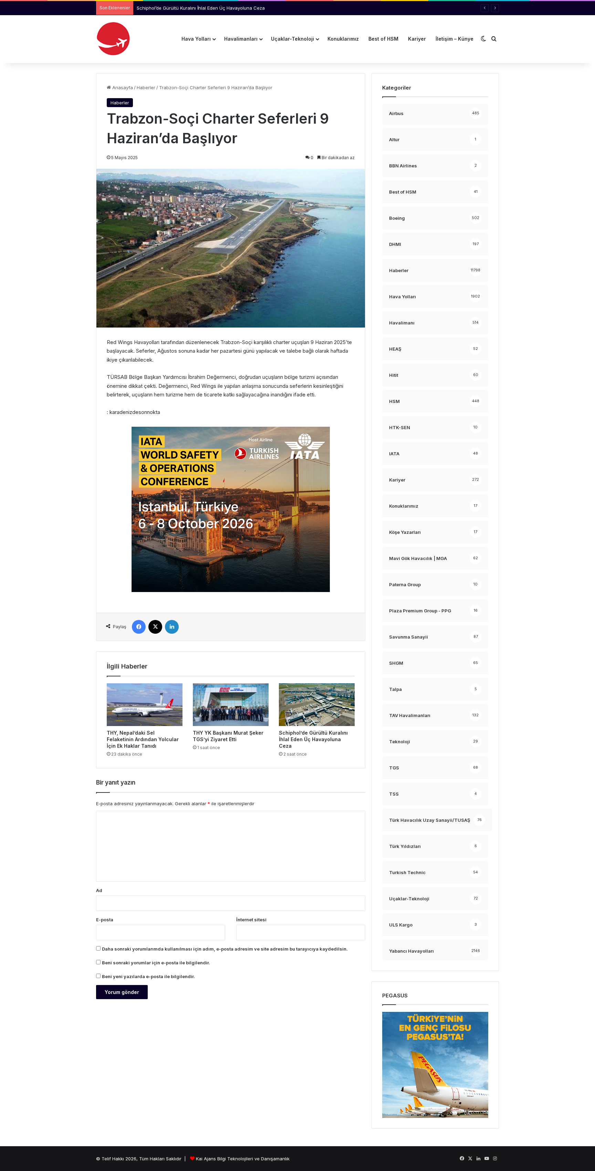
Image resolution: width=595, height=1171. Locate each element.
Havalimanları (241, 39)
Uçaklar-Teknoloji (292, 39)
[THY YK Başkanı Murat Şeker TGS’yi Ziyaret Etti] (231, 704)
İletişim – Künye (454, 39)
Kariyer (417, 39)
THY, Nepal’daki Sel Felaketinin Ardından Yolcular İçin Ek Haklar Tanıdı (143, 739)
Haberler (146, 87)
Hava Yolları (196, 39)
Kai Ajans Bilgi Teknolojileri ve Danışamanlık (243, 1158)
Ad (99, 890)
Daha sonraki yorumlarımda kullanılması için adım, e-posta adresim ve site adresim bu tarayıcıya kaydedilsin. (225, 949)
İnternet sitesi (251, 919)
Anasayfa (122, 87)
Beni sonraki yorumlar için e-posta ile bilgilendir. (156, 962)
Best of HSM (383, 39)
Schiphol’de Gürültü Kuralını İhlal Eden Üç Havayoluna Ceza (201, 8)
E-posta (104, 919)
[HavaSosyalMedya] (113, 39)
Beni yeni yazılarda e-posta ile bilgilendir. (148, 976)
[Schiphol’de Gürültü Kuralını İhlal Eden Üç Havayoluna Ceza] (317, 704)
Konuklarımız (343, 39)
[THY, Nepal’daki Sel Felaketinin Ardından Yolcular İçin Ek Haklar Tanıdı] (144, 704)
